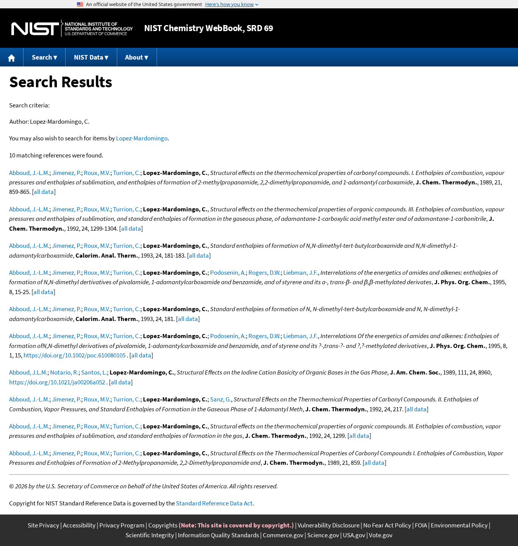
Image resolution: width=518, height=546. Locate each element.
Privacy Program (121, 525)
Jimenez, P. (66, 172)
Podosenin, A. (228, 272)
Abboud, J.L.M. (28, 372)
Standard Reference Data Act (214, 503)
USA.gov (354, 535)
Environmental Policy (459, 525)
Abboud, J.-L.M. (29, 172)
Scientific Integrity (150, 535)
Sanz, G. (220, 399)
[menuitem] (12, 57)
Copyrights (162, 525)
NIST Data (88, 57)
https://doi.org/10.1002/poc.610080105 (75, 355)
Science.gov (323, 535)
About (134, 57)
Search (42, 57)
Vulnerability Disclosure (328, 525)
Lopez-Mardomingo (142, 138)
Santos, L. (94, 372)
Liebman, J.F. (300, 272)
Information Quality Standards (218, 535)
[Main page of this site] (12, 57)
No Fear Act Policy (387, 525)
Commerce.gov (283, 535)
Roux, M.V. (97, 172)
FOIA (421, 525)
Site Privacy (43, 525)
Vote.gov (380, 535)
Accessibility (79, 525)
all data (44, 191)
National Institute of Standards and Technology (72, 28)
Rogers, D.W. (264, 272)
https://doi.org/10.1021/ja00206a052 (57, 382)
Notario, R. (64, 372)
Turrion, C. (126, 172)
